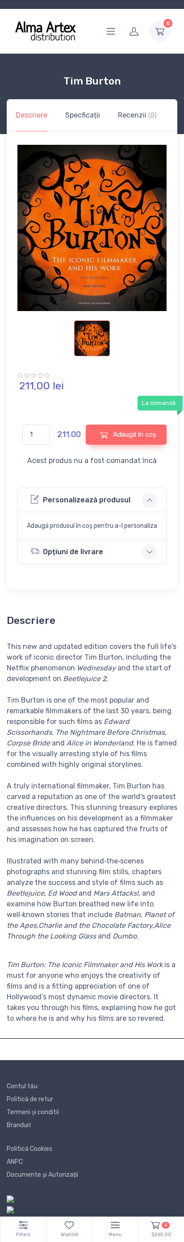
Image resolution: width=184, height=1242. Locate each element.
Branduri (19, 1125)
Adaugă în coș (133, 434)
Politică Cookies (29, 1149)
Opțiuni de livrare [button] (73, 551)
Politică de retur (30, 1099)
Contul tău (22, 1086)
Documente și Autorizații (42, 1175)
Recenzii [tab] (137, 115)
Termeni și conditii (33, 1112)
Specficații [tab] (82, 115)
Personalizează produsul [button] (86, 500)
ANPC (15, 1162)
